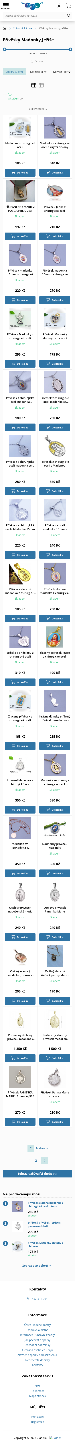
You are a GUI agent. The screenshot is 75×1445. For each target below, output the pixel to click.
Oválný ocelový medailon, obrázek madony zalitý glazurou (20, 973)
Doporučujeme (14, 71)
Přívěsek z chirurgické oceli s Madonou (55, 463)
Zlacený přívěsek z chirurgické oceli (20, 718)
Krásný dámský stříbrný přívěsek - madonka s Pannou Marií (54, 718)
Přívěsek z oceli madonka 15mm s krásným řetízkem (55, 527)
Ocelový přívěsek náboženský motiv (20, 909)
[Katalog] (33, 85)
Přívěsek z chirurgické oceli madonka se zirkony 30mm (55, 400)
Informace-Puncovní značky (37, 1335)
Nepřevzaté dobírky (37, 1360)
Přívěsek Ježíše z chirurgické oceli (55, 208)
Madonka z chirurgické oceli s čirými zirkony (55, 145)
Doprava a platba (37, 1330)
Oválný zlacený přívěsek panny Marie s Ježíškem (55, 973)
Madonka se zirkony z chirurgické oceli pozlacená (55, 782)
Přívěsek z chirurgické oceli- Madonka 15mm (20, 527)
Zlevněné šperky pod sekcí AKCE (37, 1355)
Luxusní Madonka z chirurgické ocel (20, 782)
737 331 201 (39, 1299)
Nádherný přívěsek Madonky (54, 845)
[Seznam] (41, 85)
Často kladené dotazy (37, 1325)
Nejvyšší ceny (61, 71)
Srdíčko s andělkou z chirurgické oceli (20, 654)
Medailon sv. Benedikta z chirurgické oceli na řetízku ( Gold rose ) (20, 846)
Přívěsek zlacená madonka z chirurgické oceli (20, 591)
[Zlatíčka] (32, 6)
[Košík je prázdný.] (68, 6)
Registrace (37, 1421)
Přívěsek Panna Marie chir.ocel (54, 1094)
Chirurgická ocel (23, 28)
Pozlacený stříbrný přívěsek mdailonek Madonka (20, 1037)
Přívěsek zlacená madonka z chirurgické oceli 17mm (55, 591)
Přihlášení (37, 1416)
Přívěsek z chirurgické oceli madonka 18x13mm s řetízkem (20, 400)
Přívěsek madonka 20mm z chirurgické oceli (55, 272)
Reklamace (37, 1391)
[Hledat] (68, 15)
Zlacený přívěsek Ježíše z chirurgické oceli (55, 654)
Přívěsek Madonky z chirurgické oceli (20, 336)
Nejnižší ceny (38, 71)
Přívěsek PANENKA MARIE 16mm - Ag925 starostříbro (20, 1094)
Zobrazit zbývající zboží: (38, 1174)
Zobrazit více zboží (35, 1265)
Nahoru (42, 1148)
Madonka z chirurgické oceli (20, 145)
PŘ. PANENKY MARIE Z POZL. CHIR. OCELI (20, 208)
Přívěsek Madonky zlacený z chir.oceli (55, 336)
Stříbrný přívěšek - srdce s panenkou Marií (44, 1224)
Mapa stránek (37, 1396)
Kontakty (37, 1365)
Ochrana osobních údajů (37, 1350)
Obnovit (39, 61)
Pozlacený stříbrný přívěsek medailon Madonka (55, 1037)
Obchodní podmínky (37, 1345)
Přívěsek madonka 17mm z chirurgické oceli (20, 272)
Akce (37, 1386)
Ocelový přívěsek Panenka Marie (55, 909)
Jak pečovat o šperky (37, 1340)
